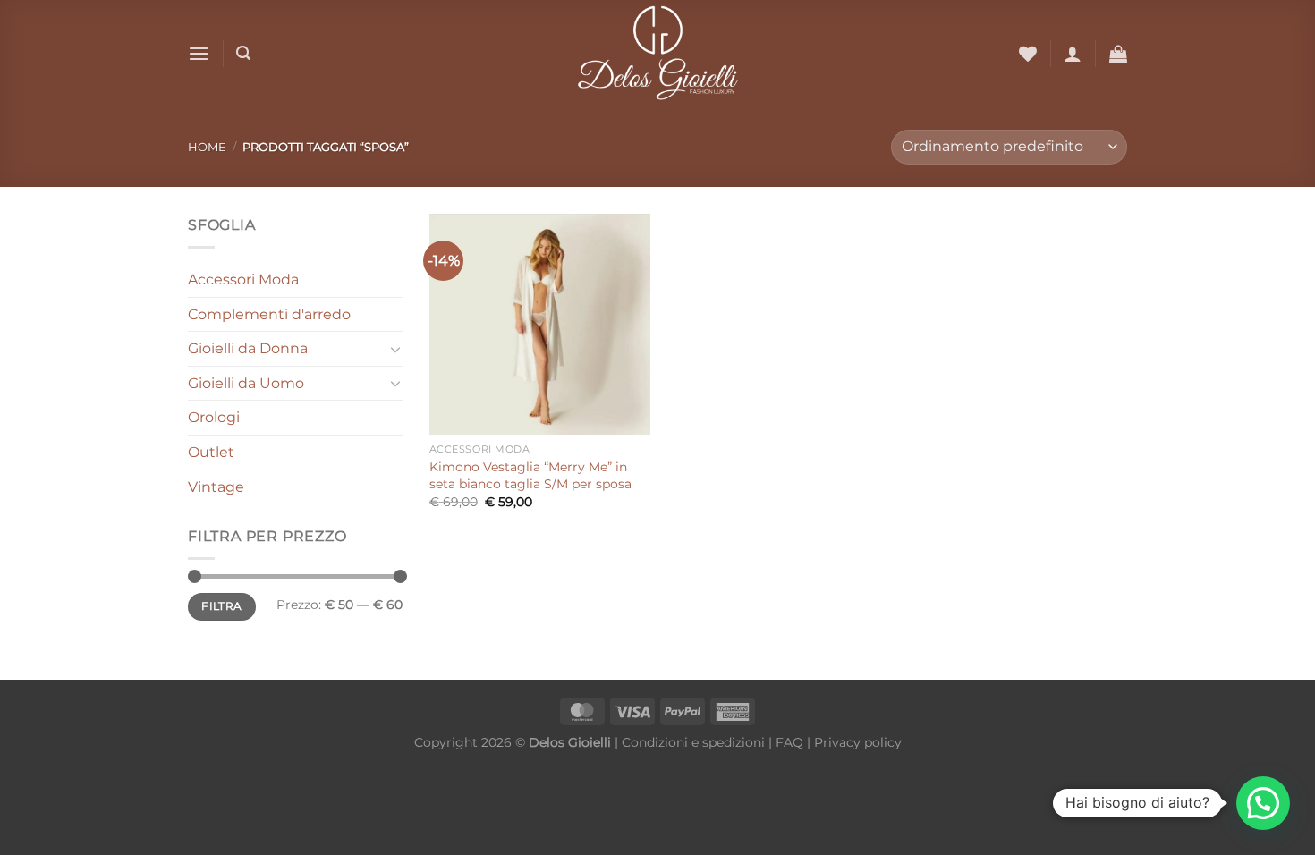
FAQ (789, 742)
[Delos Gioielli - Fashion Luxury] (657, 53)
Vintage (216, 486)
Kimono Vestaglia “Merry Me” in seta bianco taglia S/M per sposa (530, 475)
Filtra (221, 606)
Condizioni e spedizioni (693, 742)
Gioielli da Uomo (246, 383)
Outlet (211, 452)
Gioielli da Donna (248, 348)
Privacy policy (858, 742)
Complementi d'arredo (269, 314)
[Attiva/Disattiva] (395, 349)
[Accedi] (1073, 53)
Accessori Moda (243, 279)
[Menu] (198, 53)
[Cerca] (243, 53)
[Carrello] (1118, 53)
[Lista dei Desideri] (1028, 53)
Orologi (214, 417)
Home (207, 147)
